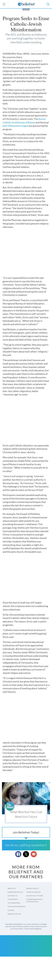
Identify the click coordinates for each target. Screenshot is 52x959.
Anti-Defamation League (15, 125)
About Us (11, 888)
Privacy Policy (32, 888)
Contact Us (12, 896)
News (26, 9)
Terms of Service (33, 892)
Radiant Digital (14, 914)
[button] (48, 4)
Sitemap (11, 910)
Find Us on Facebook (16, 906)
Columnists (13, 899)
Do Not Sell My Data (34, 896)
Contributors (14, 903)
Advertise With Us (15, 892)
